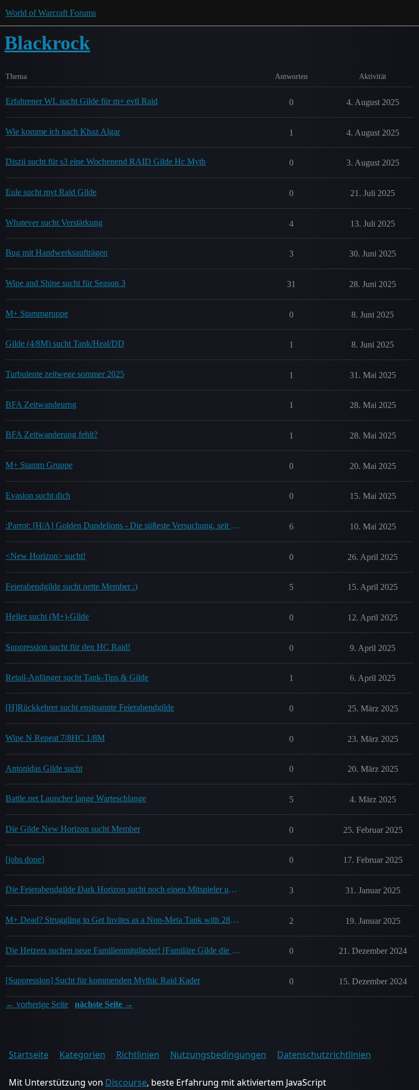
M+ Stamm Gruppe (39, 465)
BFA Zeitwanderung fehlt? (51, 434)
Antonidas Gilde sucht (43, 768)
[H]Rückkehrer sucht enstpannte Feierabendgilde (89, 707)
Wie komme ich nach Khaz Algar (62, 131)
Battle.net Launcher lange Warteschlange (75, 798)
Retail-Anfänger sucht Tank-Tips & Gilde (76, 677)
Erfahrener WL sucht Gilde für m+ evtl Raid (81, 101)
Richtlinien (137, 1055)
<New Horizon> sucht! (45, 556)
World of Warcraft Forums (50, 12)
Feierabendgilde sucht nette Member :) (71, 586)
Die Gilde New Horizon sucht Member (72, 828)
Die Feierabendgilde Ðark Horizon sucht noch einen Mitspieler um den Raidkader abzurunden (123, 889)
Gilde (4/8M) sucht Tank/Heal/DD (64, 343)
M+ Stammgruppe (36, 313)
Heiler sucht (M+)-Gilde (47, 616)
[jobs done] (24, 859)
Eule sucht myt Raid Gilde (51, 192)
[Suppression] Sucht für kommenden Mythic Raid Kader (102, 980)
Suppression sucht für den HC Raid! (67, 646)
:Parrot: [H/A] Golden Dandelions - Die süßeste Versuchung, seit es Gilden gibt (123, 525)
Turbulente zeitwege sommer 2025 (64, 374)
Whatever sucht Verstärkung (54, 222)
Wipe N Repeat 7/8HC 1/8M (55, 737)
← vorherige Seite (36, 1004)
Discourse (126, 1082)
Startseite (29, 1055)
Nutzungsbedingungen (218, 1055)
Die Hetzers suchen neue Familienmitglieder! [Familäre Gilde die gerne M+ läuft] (123, 950)
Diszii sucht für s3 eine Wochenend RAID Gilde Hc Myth (105, 161)
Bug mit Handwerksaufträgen (56, 252)
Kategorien (82, 1055)
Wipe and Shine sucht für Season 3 (65, 283)
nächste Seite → (104, 1004)
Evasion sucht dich (37, 495)
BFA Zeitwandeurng (40, 404)
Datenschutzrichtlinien (324, 1055)
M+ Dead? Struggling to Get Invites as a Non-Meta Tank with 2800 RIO (123, 919)
